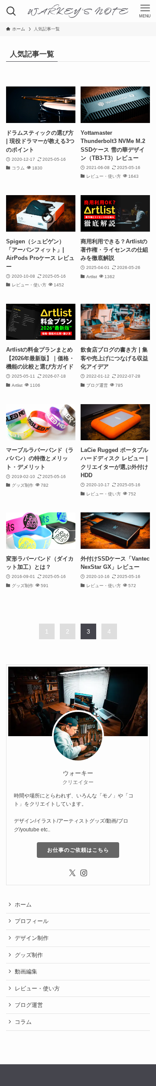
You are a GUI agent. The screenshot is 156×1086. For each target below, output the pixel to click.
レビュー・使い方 (37, 988)
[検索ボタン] (11, 11)
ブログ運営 (29, 1005)
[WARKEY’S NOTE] (78, 11)
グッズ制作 (29, 955)
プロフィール (32, 921)
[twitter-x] (72, 873)
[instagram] (83, 873)
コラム (23, 1022)
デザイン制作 (32, 938)
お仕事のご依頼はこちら (78, 850)
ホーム (23, 904)
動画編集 (26, 971)
